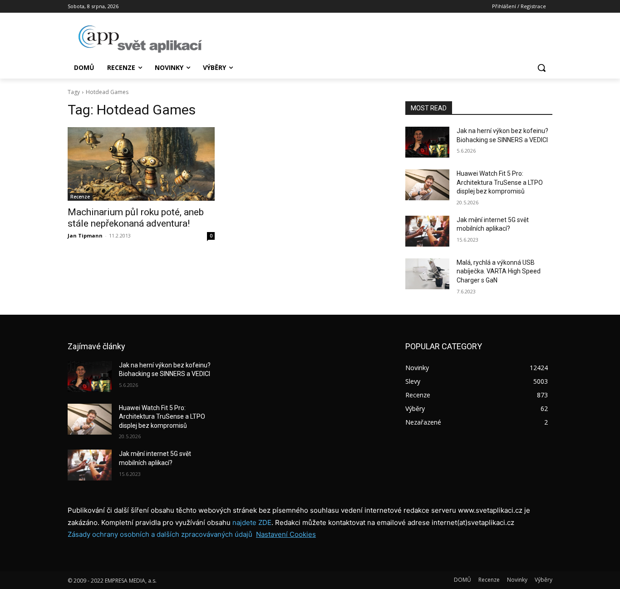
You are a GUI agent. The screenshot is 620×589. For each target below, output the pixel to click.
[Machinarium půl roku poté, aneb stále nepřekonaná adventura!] (141, 164)
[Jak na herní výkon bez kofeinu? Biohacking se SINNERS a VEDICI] (427, 142)
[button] (541, 68)
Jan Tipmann (85, 235)
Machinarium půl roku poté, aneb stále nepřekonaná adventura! (136, 218)
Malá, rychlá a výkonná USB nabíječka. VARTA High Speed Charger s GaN (499, 271)
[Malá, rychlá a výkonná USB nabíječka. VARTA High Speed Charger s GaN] (427, 273)
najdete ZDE (251, 522)
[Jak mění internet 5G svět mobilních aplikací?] (427, 231)
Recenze (80, 196)
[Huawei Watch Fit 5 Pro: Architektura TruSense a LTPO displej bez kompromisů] (427, 184)
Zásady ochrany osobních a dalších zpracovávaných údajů (160, 534)
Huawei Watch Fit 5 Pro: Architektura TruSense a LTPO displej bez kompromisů (500, 182)
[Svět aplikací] (140, 39)
